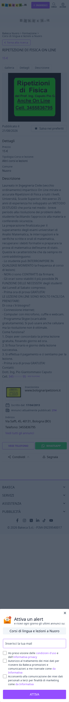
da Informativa (24, 684)
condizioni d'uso (46, 653)
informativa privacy (25, 657)
